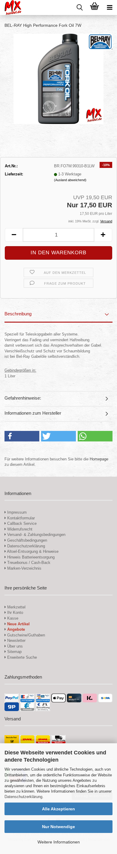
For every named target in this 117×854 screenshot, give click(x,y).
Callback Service (21, 523)
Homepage (99, 459)
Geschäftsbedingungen (26, 540)
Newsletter (16, 640)
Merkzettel (16, 607)
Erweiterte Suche (21, 657)
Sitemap (14, 651)
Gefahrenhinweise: (22, 398)
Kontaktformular (20, 518)
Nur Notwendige (58, 826)
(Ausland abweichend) (70, 180)
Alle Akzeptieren (58, 808)
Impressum (17, 512)
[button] (14, 235)
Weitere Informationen (59, 842)
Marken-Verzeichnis (23, 568)
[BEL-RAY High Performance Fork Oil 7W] (59, 78)
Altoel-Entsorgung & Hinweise (32, 551)
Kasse (12, 618)
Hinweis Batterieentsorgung (30, 557)
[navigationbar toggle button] (109, 7)
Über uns (14, 646)
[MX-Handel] (10, 7)
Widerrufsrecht (19, 529)
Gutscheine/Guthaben (25, 635)
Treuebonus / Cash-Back (28, 562)
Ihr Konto (14, 612)
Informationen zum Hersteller (32, 413)
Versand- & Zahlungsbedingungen (35, 534)
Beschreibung (18, 313)
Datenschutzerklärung (23, 796)
